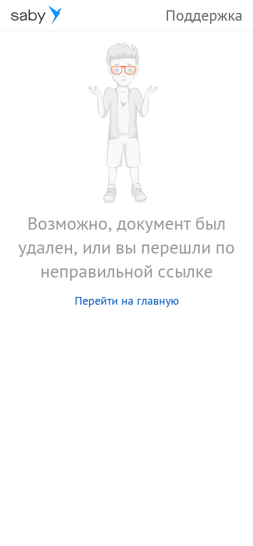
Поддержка (204, 15)
